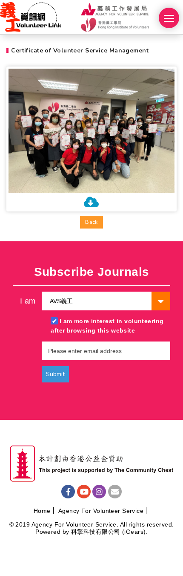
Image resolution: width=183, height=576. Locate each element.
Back (91, 222)
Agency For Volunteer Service (100, 510)
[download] (91, 204)
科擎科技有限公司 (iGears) (108, 531)
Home (42, 510)
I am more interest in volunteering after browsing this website (107, 326)
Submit (55, 374)
